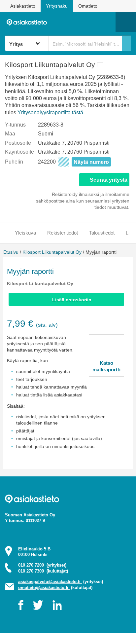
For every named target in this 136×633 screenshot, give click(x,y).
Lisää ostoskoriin (71, 299)
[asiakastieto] (29, 22)
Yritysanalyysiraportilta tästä (50, 112)
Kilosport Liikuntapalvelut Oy (52, 252)
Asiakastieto (22, 6)
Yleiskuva (25, 233)
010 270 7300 (43, 571)
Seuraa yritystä (108, 180)
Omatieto (87, 6)
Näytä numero (91, 162)
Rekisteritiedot (62, 233)
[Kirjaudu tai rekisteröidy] (107, 22)
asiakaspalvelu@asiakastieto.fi (50, 581)
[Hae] (126, 43)
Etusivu (10, 252)
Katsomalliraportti (106, 366)
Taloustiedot (102, 233)
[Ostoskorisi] (76, 22)
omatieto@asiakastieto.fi (44, 587)
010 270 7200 (42, 565)
